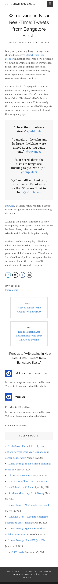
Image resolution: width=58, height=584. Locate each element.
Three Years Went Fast (20, 475)
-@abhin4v (34, 131)
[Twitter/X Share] (15, 275)
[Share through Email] (29, 275)
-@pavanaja (33, 152)
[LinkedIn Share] (8, 275)
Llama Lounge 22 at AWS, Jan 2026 (26, 540)
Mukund (9, 205)
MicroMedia (11, 289)
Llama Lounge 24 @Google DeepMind (28, 505)
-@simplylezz (32, 192)
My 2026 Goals (16, 552)
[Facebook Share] (22, 275)
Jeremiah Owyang (20, 4)
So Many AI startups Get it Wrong (26, 493)
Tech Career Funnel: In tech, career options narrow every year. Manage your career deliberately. (27, 452)
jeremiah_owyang (38, 42)
